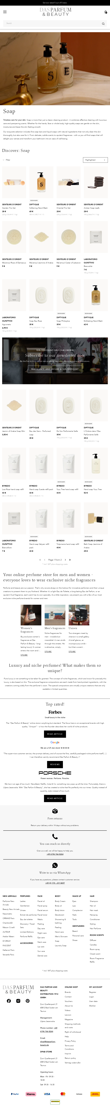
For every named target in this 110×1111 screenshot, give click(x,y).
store (24, 655)
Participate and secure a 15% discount (55, 369)
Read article (55, 798)
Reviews (55, 764)
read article (55, 734)
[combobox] (55, 23)
